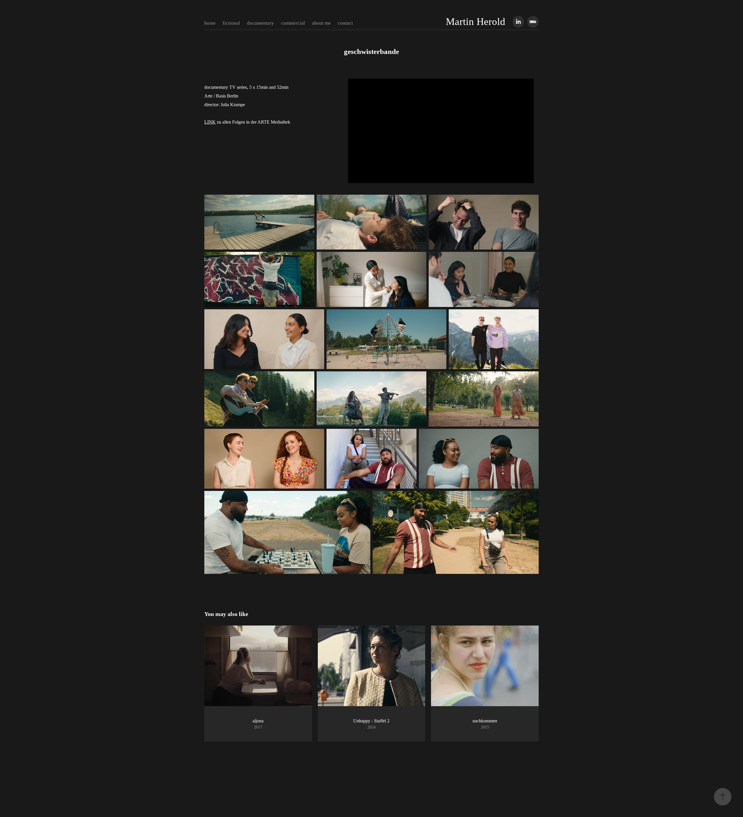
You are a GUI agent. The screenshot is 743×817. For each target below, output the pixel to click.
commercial (293, 23)
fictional (231, 23)
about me (321, 23)
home (210, 23)
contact (345, 23)
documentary (260, 23)
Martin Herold (475, 21)
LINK (210, 122)
